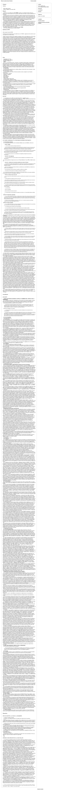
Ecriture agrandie (33, 0)
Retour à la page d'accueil (5, 0)
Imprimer (11, 0)
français (45, 6)
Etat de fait (40, 8)
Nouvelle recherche (41, 20)
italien (48, 6)
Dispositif (39, 11)
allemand (42, 6)
